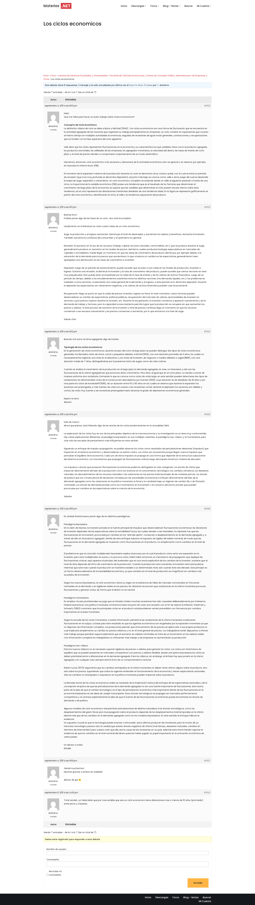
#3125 (207, 414)
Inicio (124, 6)
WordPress (79, 897)
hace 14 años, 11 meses (140, 85)
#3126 (207, 508)
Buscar (188, 6)
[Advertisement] (127, 52)
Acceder (198, 882)
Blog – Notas (191, 897)
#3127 (207, 760)
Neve (46, 897)
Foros (53, 75)
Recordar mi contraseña (55, 873)
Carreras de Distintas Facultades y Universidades (83, 75)
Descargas (161, 897)
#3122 (207, 105)
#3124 (207, 331)
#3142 (207, 792)
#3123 (207, 207)
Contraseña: (52, 859)
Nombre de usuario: (56, 849)
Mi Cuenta (205, 901)
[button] (145, 5)
